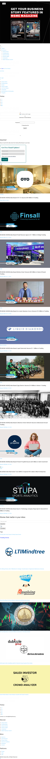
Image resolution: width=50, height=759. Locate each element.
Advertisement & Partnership (7, 91)
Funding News (6, 53)
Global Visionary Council (8, 59)
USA (2, 754)
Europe (2, 751)
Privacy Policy (4, 740)
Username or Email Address (25, 117)
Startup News (6, 51)
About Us (3, 737)
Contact (3, 744)
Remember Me (25, 125)
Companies (5, 57)
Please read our (9, 156)
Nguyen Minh (5, 237)
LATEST (3, 48)
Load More (3, 528)
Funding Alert (3, 534)
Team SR (4, 200)
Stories (2, 84)
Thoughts (3, 92)
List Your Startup (5, 68)
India (23, 271)
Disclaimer (3, 743)
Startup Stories (6, 54)
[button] (25, 114)
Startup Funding (11, 534)
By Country (3, 50)
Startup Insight (6, 56)
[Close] (20, 112)
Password (17, 122)
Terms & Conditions (5, 741)
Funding (24, 422)
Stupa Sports (18, 534)
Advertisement (4, 738)
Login (2, 77)
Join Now (2, 70)
